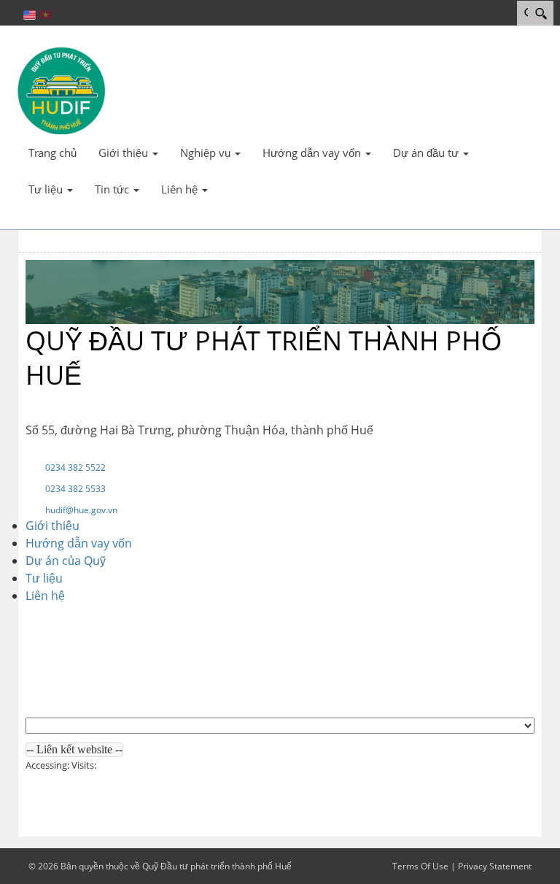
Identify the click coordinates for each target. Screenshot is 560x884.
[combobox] (74, 749)
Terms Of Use (420, 866)
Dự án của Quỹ (66, 561)
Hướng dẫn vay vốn (79, 543)
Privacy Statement (495, 866)
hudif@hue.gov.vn (81, 510)
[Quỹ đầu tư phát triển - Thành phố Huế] (61, 89)
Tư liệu (44, 578)
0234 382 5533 (75, 489)
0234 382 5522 (75, 467)
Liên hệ (45, 596)
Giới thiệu (52, 526)
